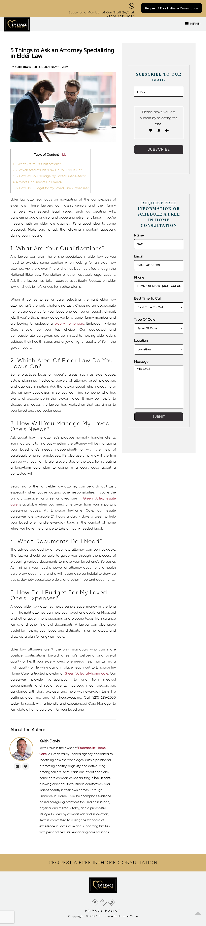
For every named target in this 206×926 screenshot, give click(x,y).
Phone (139, 277)
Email (138, 256)
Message (141, 362)
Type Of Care (144, 319)
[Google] (94, 901)
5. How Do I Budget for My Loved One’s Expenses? (51, 188)
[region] (103, 862)
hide (64, 154)
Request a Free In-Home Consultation (171, 8)
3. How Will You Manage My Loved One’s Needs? (49, 176)
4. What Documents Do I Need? (37, 182)
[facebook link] (103, 901)
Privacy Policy (103, 910)
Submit (158, 416)
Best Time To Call (147, 298)
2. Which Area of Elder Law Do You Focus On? (47, 170)
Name (139, 235)
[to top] (198, 912)
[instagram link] (111, 901)
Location (141, 340)
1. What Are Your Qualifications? (37, 164)
